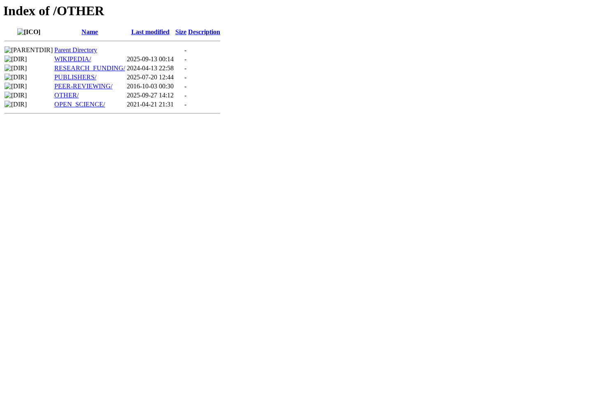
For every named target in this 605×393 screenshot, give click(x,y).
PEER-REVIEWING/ (83, 86)
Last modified (150, 31)
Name (89, 31)
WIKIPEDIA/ (72, 58)
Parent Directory (75, 49)
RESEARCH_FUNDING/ (89, 68)
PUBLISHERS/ (75, 77)
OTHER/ (66, 95)
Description (204, 31)
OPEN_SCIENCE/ (79, 104)
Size (180, 31)
